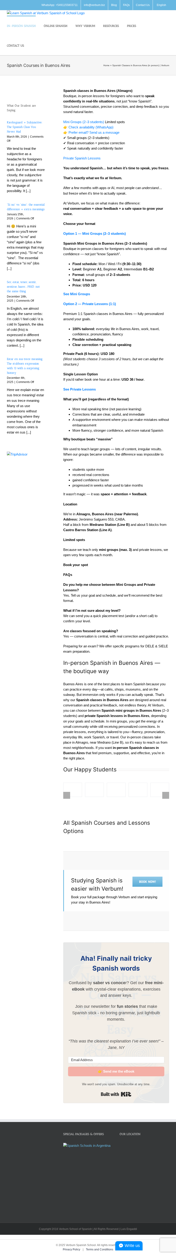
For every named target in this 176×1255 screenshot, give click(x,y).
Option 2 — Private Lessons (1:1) (89, 304)
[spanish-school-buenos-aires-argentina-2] (94, 790)
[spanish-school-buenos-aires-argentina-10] (160, 790)
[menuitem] (161, 5)
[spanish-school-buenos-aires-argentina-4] (138, 790)
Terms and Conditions (99, 1249)
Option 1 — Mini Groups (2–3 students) (94, 233)
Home (106, 65)
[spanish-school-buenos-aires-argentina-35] (72, 790)
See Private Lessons (79, 389)
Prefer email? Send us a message (94, 132)
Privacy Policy (72, 1249)
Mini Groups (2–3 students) (83, 122)
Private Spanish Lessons (82, 158)
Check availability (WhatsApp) (91, 127)
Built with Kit (116, 1094)
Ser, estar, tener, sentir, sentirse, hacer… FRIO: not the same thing (23, 286)
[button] (33, 45)
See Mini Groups (76, 294)
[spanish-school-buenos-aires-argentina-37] (116, 790)
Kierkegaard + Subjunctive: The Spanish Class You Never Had (24, 127)
